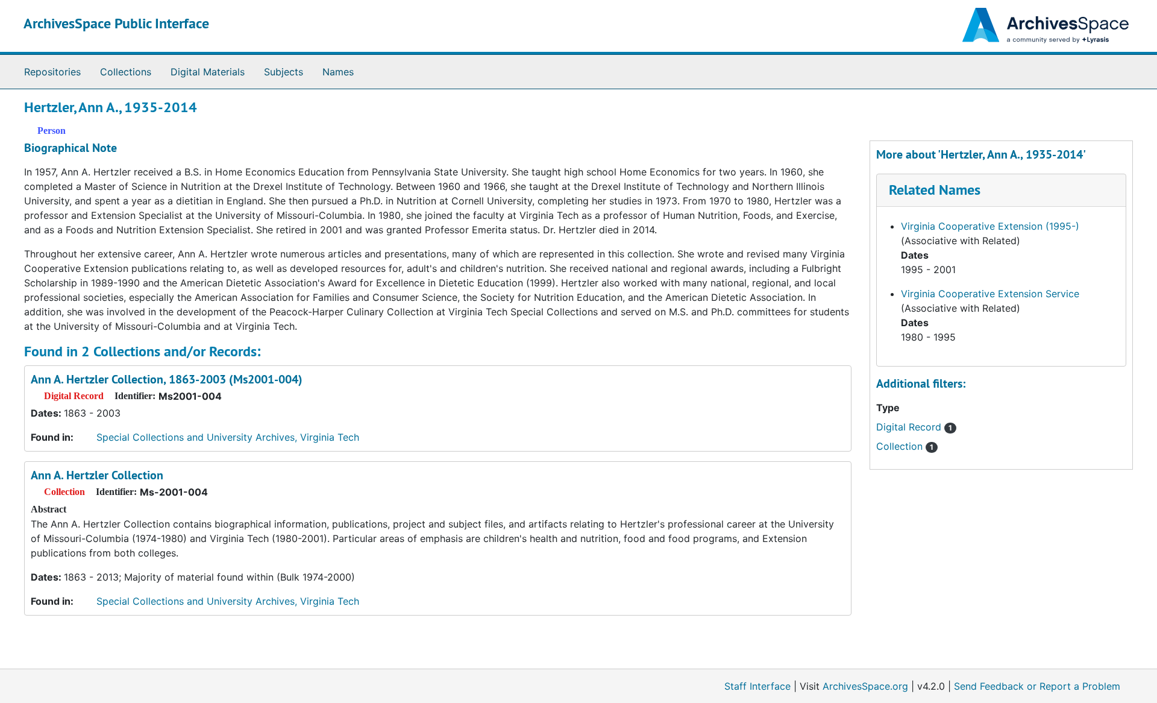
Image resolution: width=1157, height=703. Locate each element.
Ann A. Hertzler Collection (97, 475)
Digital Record (914, 427)
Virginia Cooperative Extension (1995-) (990, 226)
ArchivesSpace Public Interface (116, 23)
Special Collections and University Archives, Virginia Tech (227, 437)
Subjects (283, 72)
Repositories (52, 72)
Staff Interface (757, 686)
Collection (904, 446)
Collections (125, 72)
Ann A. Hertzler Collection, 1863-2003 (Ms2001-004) (167, 379)
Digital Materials (208, 72)
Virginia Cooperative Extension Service (990, 294)
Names (338, 72)
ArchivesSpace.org (865, 686)
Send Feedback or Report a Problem (1037, 686)
